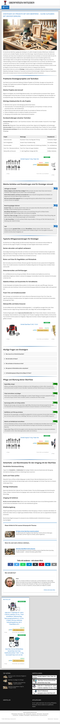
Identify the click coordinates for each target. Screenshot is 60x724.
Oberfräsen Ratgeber (21, 2)
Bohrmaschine (20, 713)
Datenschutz (50, 719)
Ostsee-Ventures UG (11, 719)
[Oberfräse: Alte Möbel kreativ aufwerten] (10, 555)
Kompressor (34, 713)
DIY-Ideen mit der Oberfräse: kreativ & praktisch (27, 531)
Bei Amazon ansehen (43, 164)
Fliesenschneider (46, 713)
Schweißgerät (21, 715)
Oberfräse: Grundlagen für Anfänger (16, 680)
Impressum (56, 719)
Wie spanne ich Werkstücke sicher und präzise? (17, 368)
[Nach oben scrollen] (57, 720)
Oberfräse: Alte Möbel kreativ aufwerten (25, 549)
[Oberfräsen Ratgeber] (4, 4)
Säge (24, 713)
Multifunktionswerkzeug (34, 715)
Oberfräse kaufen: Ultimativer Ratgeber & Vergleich (17, 676)
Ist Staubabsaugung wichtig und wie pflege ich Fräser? (18, 373)
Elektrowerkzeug (14, 713)
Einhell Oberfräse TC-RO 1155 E (29, 324)
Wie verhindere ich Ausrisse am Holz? (15, 363)
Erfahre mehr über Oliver (49, 590)
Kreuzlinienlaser (15, 715)
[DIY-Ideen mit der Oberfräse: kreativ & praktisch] (10, 537)
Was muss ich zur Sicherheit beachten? (15, 354)
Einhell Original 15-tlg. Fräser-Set (30, 159)
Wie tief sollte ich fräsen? (12, 359)
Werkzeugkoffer (27, 715)
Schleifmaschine (28, 713)
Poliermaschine (39, 713)
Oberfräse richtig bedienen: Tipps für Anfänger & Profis (16, 687)
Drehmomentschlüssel (43, 715)
